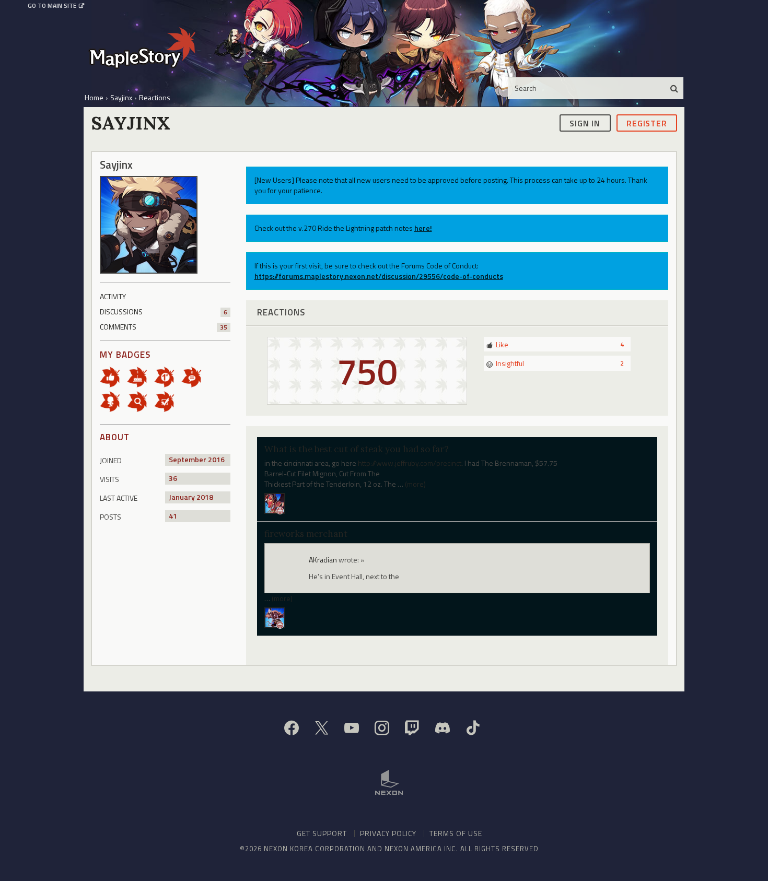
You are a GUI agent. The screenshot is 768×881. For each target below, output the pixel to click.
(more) (415, 483)
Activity (113, 296)
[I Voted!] (167, 400)
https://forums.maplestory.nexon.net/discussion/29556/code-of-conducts (378, 276)
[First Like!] (113, 376)
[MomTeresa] (274, 616)
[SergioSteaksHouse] (274, 502)
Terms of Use (455, 833)
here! (423, 227)
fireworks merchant (305, 533)
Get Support (322, 833)
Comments (163, 326)
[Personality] (113, 400)
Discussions (163, 311)
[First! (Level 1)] (167, 376)
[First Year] (140, 376)
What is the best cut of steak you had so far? (356, 449)
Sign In (584, 122)
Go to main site (52, 5)
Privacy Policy (388, 833)
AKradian (323, 559)
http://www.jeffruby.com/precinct (409, 462)
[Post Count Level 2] (194, 376)
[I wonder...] (140, 400)
